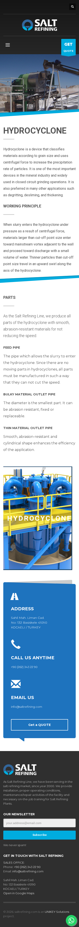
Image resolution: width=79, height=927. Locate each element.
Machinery (22, 94)
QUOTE (68, 47)
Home (7, 94)
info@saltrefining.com (26, 706)
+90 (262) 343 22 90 (24, 667)
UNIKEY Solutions (57, 911)
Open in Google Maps (18, 893)
